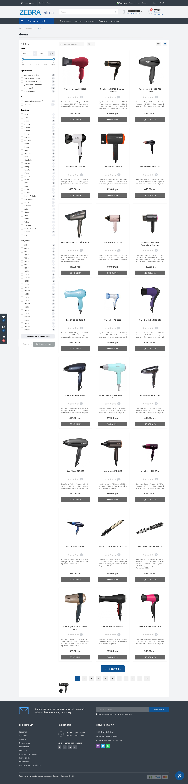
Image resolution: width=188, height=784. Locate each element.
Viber (98, 746)
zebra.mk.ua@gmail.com (107, 736)
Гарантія (103, 21)
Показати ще (114, 668)
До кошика (75, 119)
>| (147, 678)
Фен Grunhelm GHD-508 (150, 626)
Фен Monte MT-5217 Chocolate (75, 242)
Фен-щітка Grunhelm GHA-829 (113, 546)
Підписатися (159, 709)
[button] (3, 339)
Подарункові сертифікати (30, 765)
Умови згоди (111, 714)
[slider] (23, 59)
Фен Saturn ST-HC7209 (150, 395)
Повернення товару (28, 754)
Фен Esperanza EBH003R (75, 89)
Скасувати (27, 344)
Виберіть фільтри (44, 344)
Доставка (90, 21)
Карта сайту (24, 758)
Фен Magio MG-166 (75, 471)
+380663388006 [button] (104, 732)
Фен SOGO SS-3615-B (75, 320)
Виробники (24, 761)
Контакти (115, 21)
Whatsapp (108, 746)
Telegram (103, 746)
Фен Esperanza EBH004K (113, 626)
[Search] (115, 11)
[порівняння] (88, 57)
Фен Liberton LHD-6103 (112, 166)
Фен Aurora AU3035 (75, 546)
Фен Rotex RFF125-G (112, 242)
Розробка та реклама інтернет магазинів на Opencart (39, 776)
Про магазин (65, 21)
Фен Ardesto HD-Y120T (150, 166)
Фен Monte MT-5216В (75, 395)
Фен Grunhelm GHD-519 (150, 320)
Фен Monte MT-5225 (112, 471)
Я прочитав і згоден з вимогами (115, 714)
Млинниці (30, 28)
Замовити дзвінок (133, 13)
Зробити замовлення (158, 13)
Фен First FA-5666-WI (75, 166)
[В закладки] (88, 53)
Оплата (78, 21)
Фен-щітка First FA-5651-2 (150, 546)
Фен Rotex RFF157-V (150, 471)
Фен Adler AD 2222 (112, 320)
